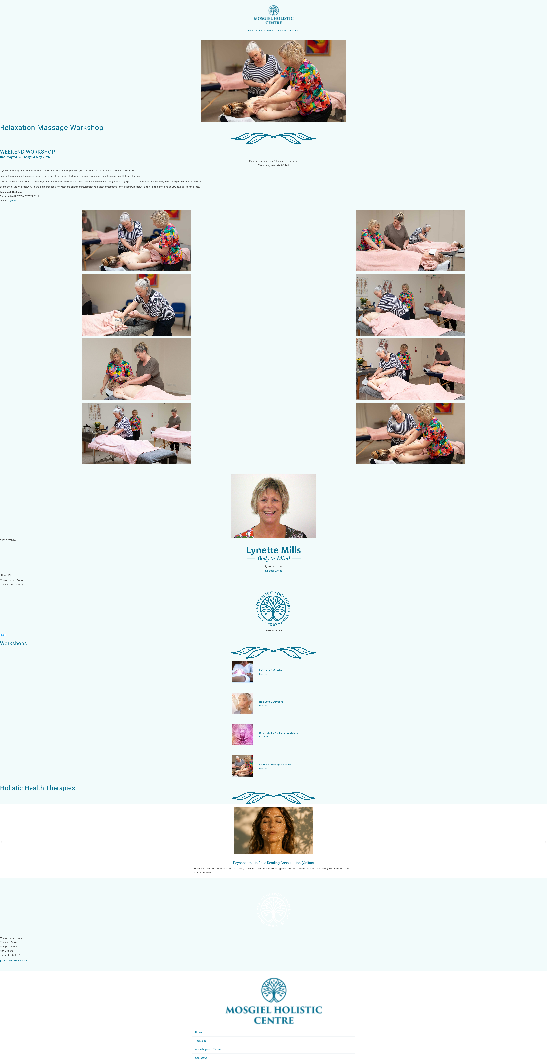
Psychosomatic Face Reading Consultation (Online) (273, 863)
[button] (2, 842)
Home (198, 1032)
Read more (263, 674)
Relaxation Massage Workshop (275, 764)
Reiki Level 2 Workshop (271, 701)
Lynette (12, 200)
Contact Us (201, 1057)
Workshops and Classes (208, 1049)
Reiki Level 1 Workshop (271, 670)
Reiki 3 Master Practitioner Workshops (278, 733)
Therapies (200, 1040)
